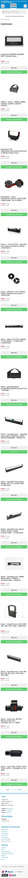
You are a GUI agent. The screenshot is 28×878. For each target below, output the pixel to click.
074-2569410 (10, 808)
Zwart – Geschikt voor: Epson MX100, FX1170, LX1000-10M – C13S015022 (13, 483)
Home (2, 19)
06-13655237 (9, 810)
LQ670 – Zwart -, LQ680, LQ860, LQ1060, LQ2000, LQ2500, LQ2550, (13, 103)
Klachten (3, 855)
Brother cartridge (5, 839)
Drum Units (4, 835)
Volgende (19, 789)
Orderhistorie (4, 857)
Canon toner (4, 831)
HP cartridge (4, 837)
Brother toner (4, 829)
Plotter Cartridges (5, 841)
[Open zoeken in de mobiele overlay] (14, 12)
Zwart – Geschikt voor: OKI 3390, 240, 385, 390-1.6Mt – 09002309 (14, 625)
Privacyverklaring (5, 851)
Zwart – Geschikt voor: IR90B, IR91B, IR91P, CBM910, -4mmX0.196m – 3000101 (12, 578)
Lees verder (14, 452)
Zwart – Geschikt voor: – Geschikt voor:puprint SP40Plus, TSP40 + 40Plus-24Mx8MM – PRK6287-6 (14, 436)
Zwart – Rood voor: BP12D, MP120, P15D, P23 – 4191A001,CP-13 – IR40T (11, 721)
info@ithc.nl (8, 812)
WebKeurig (21, 866)
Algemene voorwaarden (7, 853)
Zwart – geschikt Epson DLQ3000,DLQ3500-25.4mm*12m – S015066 (14, 388)
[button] (2, 6)
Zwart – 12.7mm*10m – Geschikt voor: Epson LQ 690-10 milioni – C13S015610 (14, 246)
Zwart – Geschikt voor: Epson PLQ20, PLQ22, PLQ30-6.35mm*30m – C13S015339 (12, 531)
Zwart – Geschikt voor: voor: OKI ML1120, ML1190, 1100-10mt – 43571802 (13, 673)
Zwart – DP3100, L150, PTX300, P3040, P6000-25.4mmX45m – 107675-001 (13, 293)
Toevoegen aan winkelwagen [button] (14, 72)
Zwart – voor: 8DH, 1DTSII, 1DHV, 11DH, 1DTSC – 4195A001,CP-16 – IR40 (14, 768)
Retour (3, 849)
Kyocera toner (4, 833)
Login (2, 859)
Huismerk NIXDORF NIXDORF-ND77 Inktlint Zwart (12, 55)
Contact (3, 847)
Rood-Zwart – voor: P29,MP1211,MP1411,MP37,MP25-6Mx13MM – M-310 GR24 (13, 198)
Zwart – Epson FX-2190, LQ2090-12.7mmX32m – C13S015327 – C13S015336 (13, 341)
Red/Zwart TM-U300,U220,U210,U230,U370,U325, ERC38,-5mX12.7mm (14, 151)
